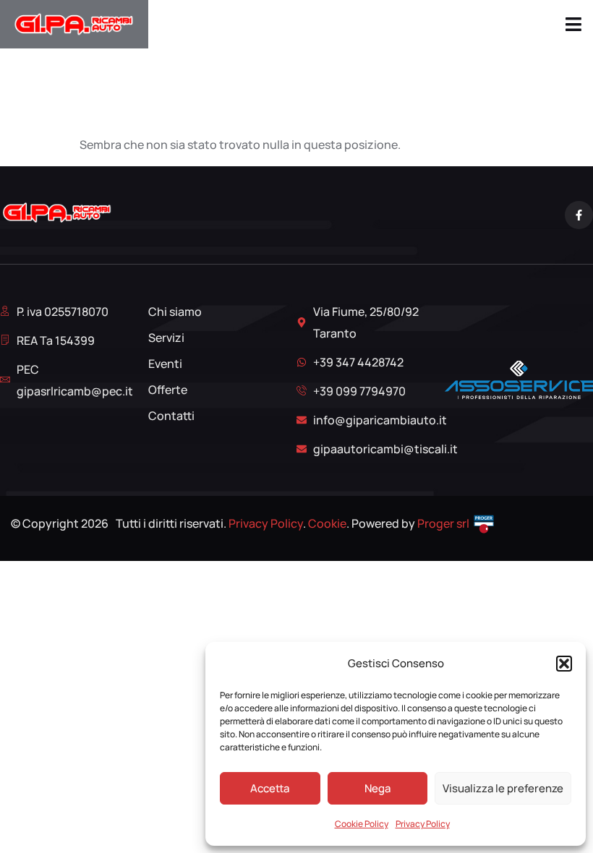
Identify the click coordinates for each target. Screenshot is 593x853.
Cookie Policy (361, 824)
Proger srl (443, 523)
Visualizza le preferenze (503, 788)
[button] (564, 663)
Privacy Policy (423, 824)
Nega (377, 788)
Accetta (269, 788)
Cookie (327, 523)
